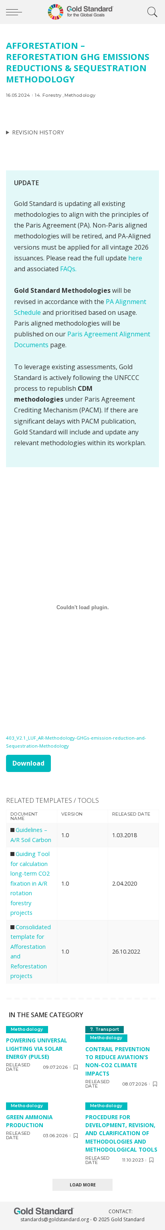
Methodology (80, 95)
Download (28, 763)
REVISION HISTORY (38, 132)
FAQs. (68, 268)
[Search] (150, 12)
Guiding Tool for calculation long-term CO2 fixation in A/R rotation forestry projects (30, 883)
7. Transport (104, 1029)
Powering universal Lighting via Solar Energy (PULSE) (36, 1048)
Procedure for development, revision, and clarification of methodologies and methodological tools (121, 1133)
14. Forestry (48, 95)
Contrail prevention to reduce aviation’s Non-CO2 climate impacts (117, 1061)
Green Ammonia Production (29, 1121)
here (135, 258)
